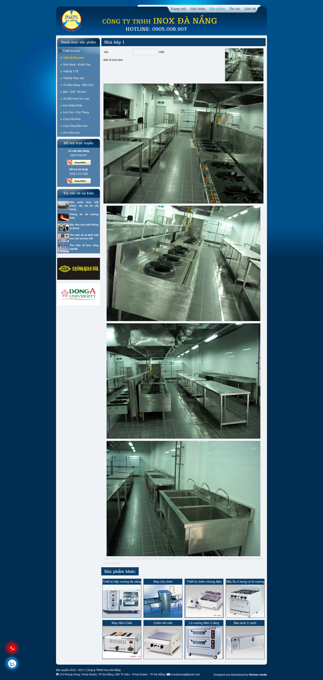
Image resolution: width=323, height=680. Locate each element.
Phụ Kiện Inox (71, 132)
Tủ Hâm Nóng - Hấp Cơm (78, 85)
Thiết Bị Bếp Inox (73, 57)
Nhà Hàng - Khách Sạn (77, 64)
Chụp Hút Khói (72, 119)
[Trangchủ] (178, 8)
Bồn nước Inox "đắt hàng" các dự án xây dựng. (84, 206)
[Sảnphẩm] (217, 8)
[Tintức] (234, 8)
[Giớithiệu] (198, 8)
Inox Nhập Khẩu (72, 105)
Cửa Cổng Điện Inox (75, 125)
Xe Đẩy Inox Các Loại (76, 98)
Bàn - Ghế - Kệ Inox (74, 91)
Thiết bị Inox (71, 51)
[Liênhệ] (250, 8)
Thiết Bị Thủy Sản (73, 78)
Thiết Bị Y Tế (70, 71)
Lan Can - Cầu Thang (76, 112)
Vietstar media (258, 674)
